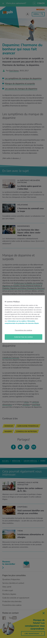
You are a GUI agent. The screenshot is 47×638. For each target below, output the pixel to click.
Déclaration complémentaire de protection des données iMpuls (22, 322)
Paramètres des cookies (23, 330)
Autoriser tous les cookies (23, 337)
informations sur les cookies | (17, 321)
